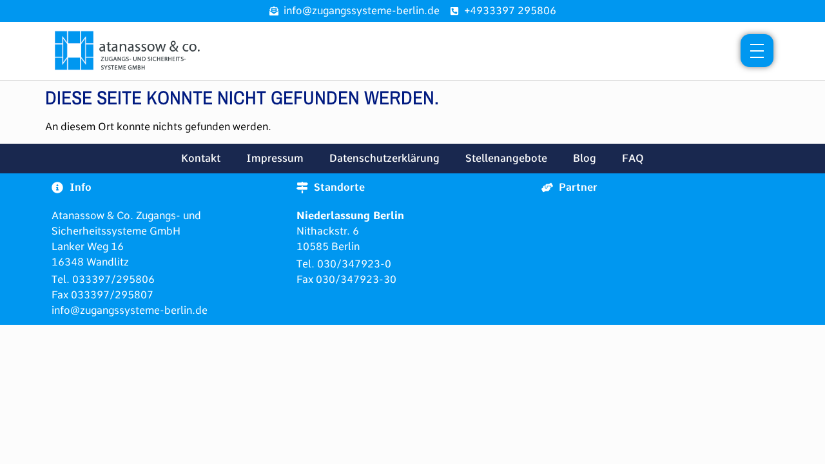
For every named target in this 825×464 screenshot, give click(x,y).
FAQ (633, 158)
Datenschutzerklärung (384, 158)
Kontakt (200, 158)
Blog (584, 158)
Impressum (275, 158)
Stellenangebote (506, 158)
